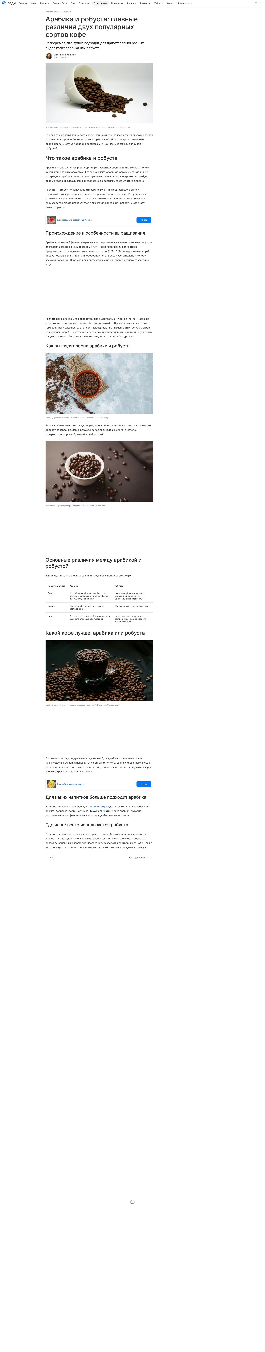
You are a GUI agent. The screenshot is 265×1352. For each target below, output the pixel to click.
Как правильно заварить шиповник (74, 220)
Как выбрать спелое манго (70, 784)
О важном (66, 12)
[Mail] (4, 3)
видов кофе (100, 806)
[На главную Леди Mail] (11, 3)
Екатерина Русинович (65, 54)
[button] (99, 93)
